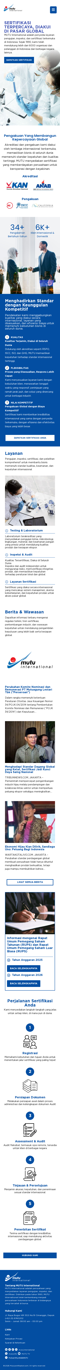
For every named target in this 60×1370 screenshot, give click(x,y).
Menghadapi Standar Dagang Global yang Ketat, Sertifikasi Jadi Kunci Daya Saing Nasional (30, 769)
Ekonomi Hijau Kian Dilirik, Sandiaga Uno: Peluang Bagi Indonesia (30, 848)
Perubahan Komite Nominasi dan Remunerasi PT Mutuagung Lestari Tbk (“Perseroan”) (28, 690)
